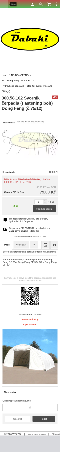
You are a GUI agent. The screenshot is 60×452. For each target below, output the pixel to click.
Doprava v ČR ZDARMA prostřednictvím (30, 229)
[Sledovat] (54, 245)
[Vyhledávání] (41, 4)
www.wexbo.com (37, 434)
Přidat (44, 419)
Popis (7, 245)
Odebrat (17, 419)
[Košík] (49, 4)
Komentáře (21, 245)
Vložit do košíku (44, 209)
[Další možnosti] (56, 4)
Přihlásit (56, 434)
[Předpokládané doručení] (46, 245)
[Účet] (32, 4)
